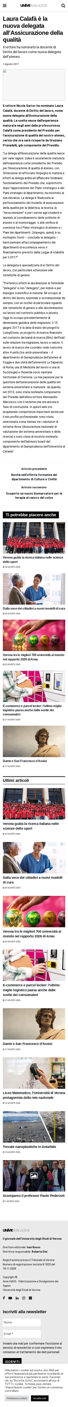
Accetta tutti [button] (39, 1398)
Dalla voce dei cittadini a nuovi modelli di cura (34, 608)
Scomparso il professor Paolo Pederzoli (33, 1196)
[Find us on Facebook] (4, 1298)
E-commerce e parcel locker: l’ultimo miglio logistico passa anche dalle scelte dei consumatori (32, 710)
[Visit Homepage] (33, 5)
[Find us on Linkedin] (17, 1298)
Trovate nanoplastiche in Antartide (29, 1147)
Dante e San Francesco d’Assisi (25, 761)
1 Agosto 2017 (11, 64)
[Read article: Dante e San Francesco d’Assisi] (34, 741)
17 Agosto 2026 (12, 766)
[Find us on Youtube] (10, 1298)
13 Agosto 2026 (12, 1103)
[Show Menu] (4, 5)
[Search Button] (63, 5)
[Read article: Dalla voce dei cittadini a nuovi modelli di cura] (34, 589)
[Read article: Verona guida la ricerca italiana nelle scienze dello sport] (34, 538)
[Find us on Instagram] (23, 1298)
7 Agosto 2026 (12, 1201)
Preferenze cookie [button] (17, 1398)
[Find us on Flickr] (30, 1298)
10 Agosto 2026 (12, 1152)
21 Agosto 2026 (12, 720)
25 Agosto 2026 (12, 567)
